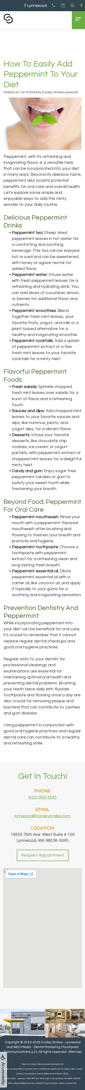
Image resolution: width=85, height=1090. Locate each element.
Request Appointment (42, 855)
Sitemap (74, 1052)
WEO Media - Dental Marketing (36, 1047)
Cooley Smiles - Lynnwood (61, 1042)
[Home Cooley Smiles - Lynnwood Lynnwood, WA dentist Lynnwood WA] (8, 19)
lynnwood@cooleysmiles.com (42, 816)
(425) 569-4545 (42, 797)
